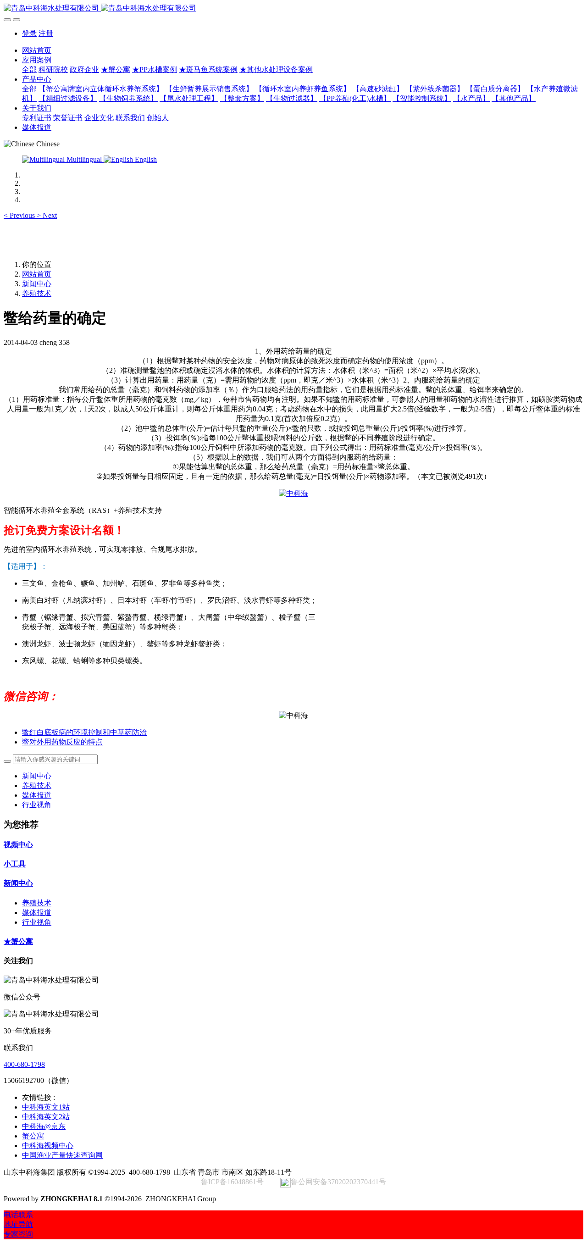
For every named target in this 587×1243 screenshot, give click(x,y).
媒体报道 (36, 795)
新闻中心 (36, 284)
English (145, 159)
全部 (29, 69)
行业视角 (36, 805)
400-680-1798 (24, 1064)
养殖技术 (36, 293)
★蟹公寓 (18, 941)
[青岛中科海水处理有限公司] (293, 8)
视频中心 (18, 845)
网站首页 (36, 50)
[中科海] (293, 493)
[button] (20, 215)
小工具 (15, 864)
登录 (29, 33)
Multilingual (84, 159)
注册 (46, 33)
